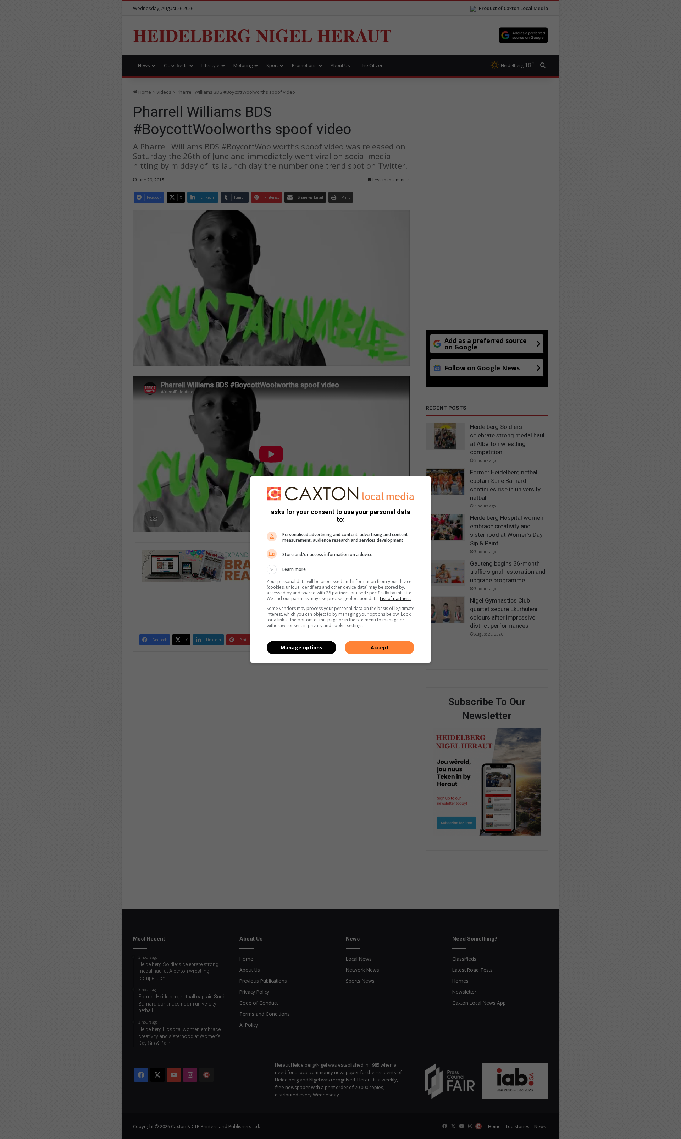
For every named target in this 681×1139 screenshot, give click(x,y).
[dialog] (340, 569)
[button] (340, 569)
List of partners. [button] (395, 598)
